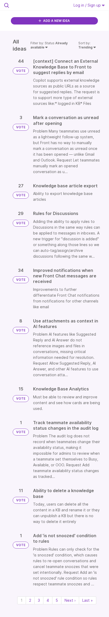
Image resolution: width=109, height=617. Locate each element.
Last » (87, 600)
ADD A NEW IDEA (56, 21)
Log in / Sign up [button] (88, 5)
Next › (70, 600)
